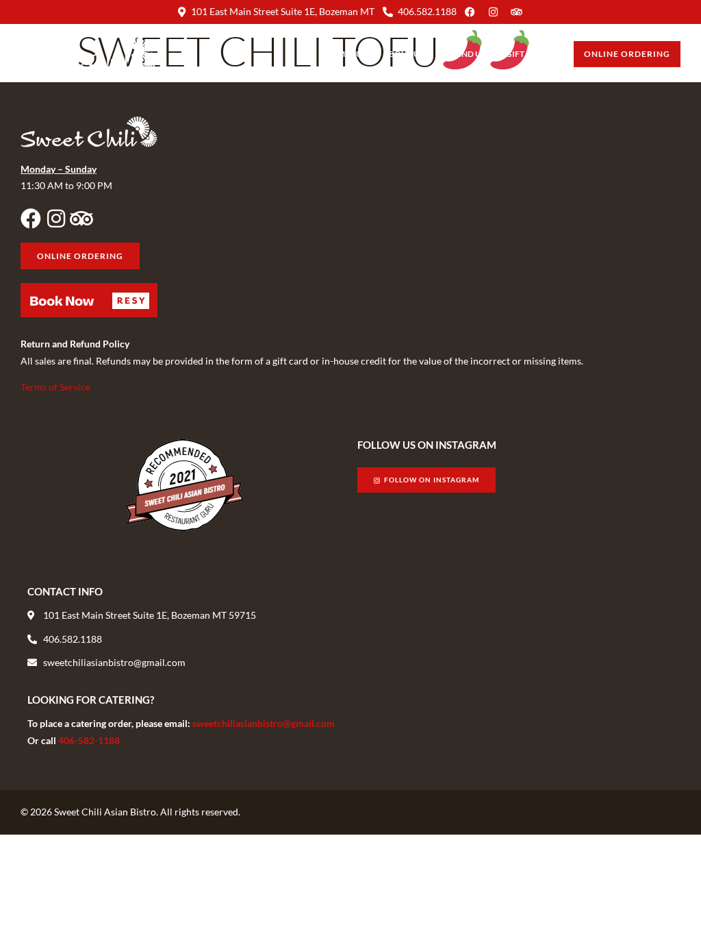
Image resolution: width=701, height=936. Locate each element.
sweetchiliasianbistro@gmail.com (263, 723)
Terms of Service (55, 387)
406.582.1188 (427, 11)
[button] (89, 300)
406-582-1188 (89, 740)
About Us (403, 54)
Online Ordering (627, 54)
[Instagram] (56, 218)
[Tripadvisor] (81, 218)
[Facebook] (31, 218)
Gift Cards (529, 54)
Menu (349, 54)
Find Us (469, 54)
